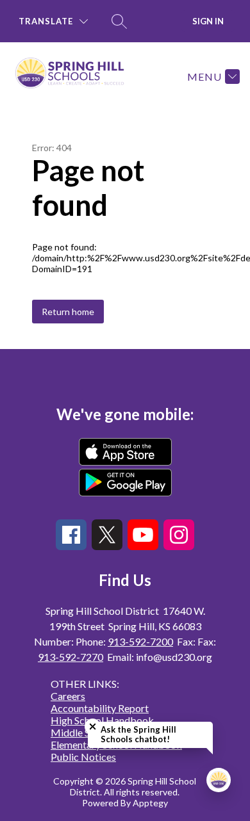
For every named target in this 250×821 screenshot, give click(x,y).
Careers (68, 696)
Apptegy (150, 802)
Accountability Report (100, 708)
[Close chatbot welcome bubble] (93, 727)
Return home (68, 311)
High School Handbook (102, 720)
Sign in (208, 21)
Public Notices (83, 757)
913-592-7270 (70, 657)
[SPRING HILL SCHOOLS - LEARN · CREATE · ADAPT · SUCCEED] (75, 76)
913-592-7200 (140, 641)
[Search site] (119, 21)
